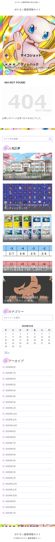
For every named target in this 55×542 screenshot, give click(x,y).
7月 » (6, 352)
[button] (50, 139)
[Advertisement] (27, 46)
